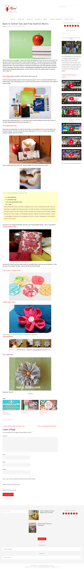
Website (4, 469)
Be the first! (10, 419)
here (21, 120)
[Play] (63, 89)
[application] (71, 85)
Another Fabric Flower (9, 302)
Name (4, 454)
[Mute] (77, 89)
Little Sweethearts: (8, 336)
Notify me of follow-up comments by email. (11, 484)
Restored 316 (50, 565)
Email (4, 462)
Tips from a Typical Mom (11, 9)
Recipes (23, 26)
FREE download (39, 131)
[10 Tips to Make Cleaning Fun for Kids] (30, 405)
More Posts (42, 538)
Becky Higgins (7, 76)
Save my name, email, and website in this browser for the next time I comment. (19, 478)
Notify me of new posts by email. (9, 490)
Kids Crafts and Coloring (13, 26)
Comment (5, 436)
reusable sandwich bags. (10, 226)
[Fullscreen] (79, 89)
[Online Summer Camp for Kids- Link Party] (11, 405)
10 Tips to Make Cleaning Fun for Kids (29, 410)
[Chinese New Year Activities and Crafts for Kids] (48, 405)
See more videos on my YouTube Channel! (71, 163)
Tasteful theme (42, 565)
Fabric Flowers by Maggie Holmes (11, 270)
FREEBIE (38, 79)
